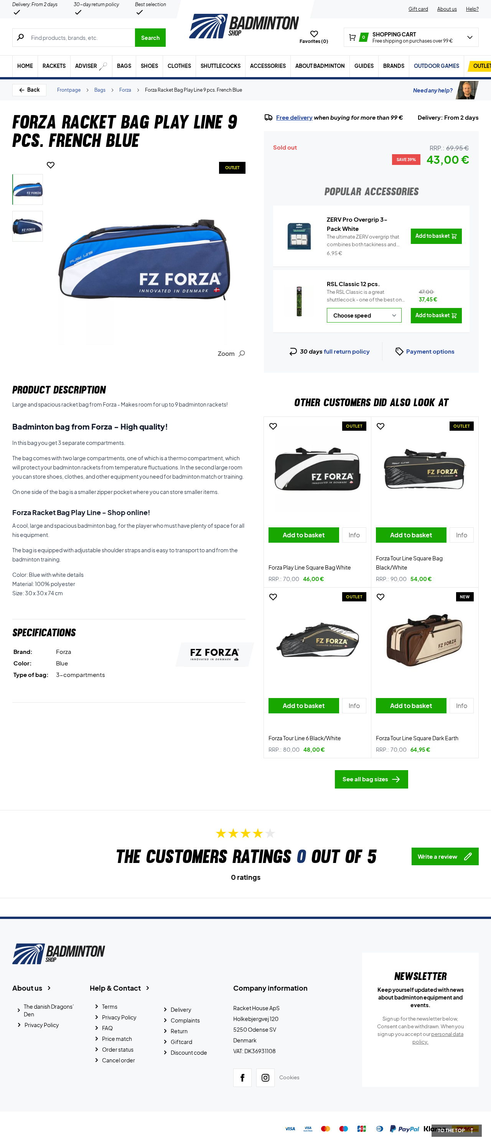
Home (25, 66)
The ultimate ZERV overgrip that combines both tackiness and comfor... (363, 241)
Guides (364, 66)
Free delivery (294, 117)
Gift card (418, 9)
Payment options (430, 351)
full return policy (347, 351)
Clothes (179, 66)
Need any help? (433, 90)
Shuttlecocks (221, 66)
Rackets (54, 66)
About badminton (320, 66)
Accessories (268, 66)
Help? (472, 9)
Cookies (289, 1077)
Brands (393, 66)
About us (447, 9)
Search (150, 37)
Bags (124, 66)
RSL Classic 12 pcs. (353, 283)
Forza (125, 90)
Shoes (149, 66)
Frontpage (69, 90)
